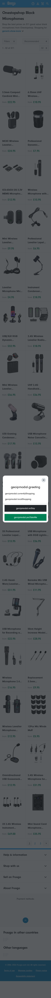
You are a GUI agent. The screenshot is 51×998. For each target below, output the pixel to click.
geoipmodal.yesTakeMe (25, 517)
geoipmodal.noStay (25, 508)
